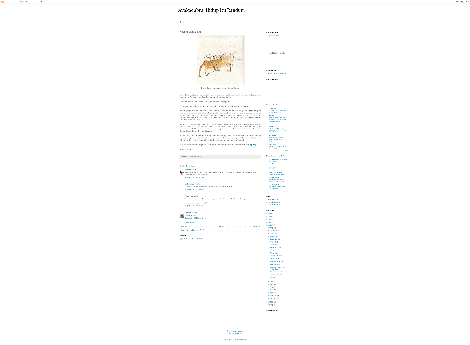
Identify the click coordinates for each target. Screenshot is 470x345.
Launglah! (273, 244)
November (273, 233)
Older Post (256, 226)
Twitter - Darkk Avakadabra (277, 74)
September (274, 239)
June (272, 284)
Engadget (272, 115)
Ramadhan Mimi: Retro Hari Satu (277, 268)
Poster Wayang (275, 259)
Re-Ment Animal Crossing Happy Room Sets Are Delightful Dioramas (276, 139)
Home (182, 22)
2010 (270, 228)
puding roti (188, 170)
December (273, 230)
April (272, 290)
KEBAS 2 (271, 169)
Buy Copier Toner (235, 333)
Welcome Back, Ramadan (278, 272)
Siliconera (272, 135)
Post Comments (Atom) (196, 230)
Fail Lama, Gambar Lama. (276, 174)
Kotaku (271, 126)
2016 (270, 213)
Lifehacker (272, 108)
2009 (270, 302)
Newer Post (184, 226)
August (272, 242)
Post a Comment (188, 222)
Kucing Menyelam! (276, 247)
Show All (286, 150)
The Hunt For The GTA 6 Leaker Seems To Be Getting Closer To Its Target (277, 130)
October (273, 236)
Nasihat (272, 278)
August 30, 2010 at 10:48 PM (194, 189)
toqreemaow (273, 167)
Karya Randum (273, 202)
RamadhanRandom (276, 261)
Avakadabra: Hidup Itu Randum (211, 10)
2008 (270, 305)
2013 (270, 219)
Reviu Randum (273, 205)
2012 (270, 222)
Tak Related (274, 253)
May (271, 287)
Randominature (275, 264)
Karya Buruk (272, 200)
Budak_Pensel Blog (275, 172)
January (273, 298)
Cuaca (271, 163)
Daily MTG (272, 144)
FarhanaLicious (274, 177)
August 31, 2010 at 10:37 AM (194, 206)
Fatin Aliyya (189, 212)
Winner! (272, 250)
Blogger (244, 339)
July (271, 281)
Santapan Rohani (276, 275)
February (273, 296)
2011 (270, 225)
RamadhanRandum (276, 256)
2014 (270, 216)
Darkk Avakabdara (274, 36)
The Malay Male (274, 185)
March (272, 293)
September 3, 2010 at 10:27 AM (195, 218)
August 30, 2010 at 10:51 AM (194, 177)
